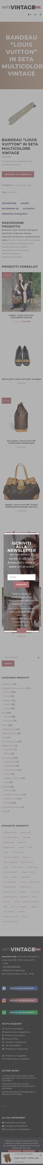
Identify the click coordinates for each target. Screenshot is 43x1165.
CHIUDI (21, 630)
